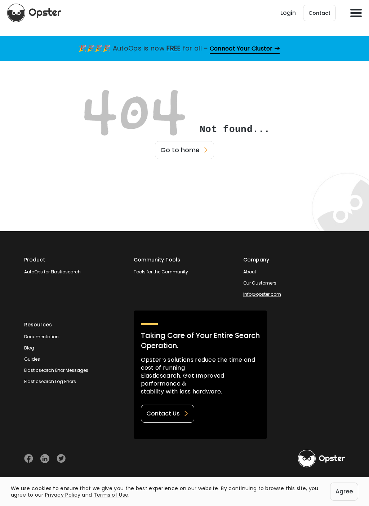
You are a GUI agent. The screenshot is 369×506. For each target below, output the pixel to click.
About (249, 272)
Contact (319, 13)
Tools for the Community (161, 272)
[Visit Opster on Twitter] (61, 458)
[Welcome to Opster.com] (321, 459)
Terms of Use (111, 494)
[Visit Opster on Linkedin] (44, 458)
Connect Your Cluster (241, 48)
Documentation (41, 337)
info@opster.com (262, 294)
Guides (32, 359)
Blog (29, 348)
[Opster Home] (34, 13)
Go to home (180, 149)
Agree (344, 491)
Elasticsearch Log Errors (50, 381)
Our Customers (259, 283)
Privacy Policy (62, 494)
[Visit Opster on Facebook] (28, 458)
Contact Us (163, 413)
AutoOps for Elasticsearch (52, 272)
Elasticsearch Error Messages (56, 370)
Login (288, 13)
